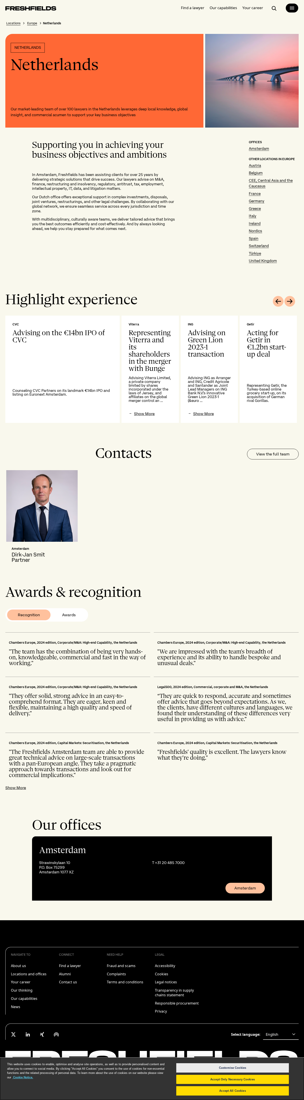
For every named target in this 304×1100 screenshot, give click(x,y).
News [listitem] (15, 1006)
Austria (255, 165)
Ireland (255, 223)
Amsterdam (259, 148)
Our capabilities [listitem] (24, 998)
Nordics (255, 231)
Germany (256, 201)
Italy (252, 216)
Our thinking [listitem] (21, 990)
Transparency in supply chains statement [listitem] (174, 992)
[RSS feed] (56, 1034)
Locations (13, 23)
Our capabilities (223, 7)
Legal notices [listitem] (166, 982)
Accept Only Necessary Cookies (232, 1079)
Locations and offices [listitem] (29, 974)
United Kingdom (263, 260)
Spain (253, 238)
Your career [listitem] (20, 982)
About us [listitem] (18, 965)
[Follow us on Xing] (42, 1034)
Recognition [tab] (29, 614)
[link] (152, 868)
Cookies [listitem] (161, 974)
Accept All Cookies (232, 1090)
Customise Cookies (232, 1067)
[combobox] (281, 1034)
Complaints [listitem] (116, 974)
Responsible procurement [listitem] (177, 1003)
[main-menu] (292, 8)
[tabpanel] (152, 369)
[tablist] (46, 615)
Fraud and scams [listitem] (121, 965)
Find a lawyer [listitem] (70, 965)
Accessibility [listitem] (165, 965)
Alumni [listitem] (65, 974)
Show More (15, 788)
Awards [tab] (69, 614)
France (255, 193)
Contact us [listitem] (68, 982)
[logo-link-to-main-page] (30, 9)
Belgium (256, 173)
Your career (252, 7)
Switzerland (259, 246)
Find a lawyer (192, 7)
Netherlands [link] (52, 23)
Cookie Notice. (22, 1077)
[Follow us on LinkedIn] (27, 1034)
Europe (32, 23)
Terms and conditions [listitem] (125, 982)
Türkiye (255, 253)
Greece (255, 208)
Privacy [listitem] (161, 1011)
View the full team (273, 454)
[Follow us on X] (13, 1034)
